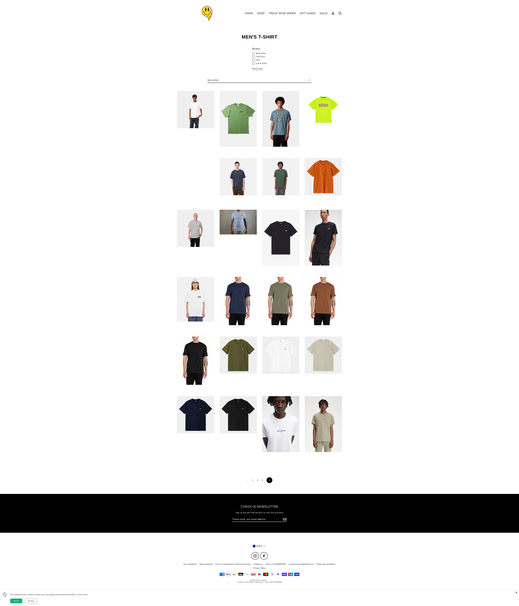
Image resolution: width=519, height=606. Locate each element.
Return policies (206, 564)
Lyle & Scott (261, 63)
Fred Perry (260, 56)
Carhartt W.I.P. (195, 134)
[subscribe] (284, 519)
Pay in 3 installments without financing (233, 564)
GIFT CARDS (308, 13)
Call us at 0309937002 (276, 564)
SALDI (323, 13)
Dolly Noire (261, 53)
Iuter (258, 60)
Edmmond (238, 153)
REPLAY (238, 331)
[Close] (516, 592)
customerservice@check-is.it (301, 564)
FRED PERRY (238, 241)
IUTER (323, 134)
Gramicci (195, 328)
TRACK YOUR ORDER (282, 13)
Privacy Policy (259, 568)
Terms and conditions (325, 564)
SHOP (261, 13)
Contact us (258, 564)
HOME (249, 13)
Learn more (83, 594)
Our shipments (190, 564)
